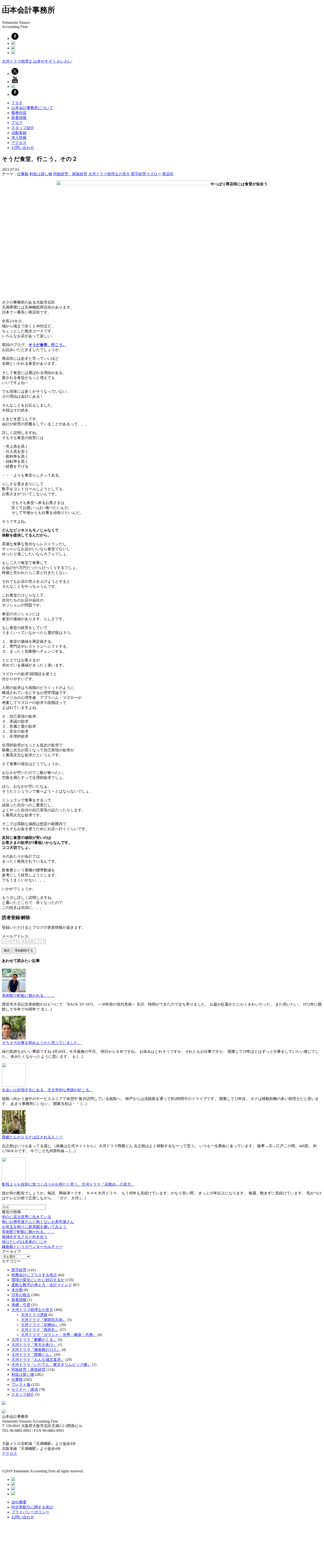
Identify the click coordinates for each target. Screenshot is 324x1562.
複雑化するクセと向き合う (24, 1237)
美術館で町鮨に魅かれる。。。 (28, 996)
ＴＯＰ (17, 103)
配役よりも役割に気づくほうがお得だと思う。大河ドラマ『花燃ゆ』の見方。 (68, 1184)
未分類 (17, 1290)
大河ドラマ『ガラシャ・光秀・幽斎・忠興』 (59, 1335)
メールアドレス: (15, 936)
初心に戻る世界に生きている (26, 1217)
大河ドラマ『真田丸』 (40, 1330)
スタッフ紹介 (22, 128)
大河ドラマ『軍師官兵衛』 (43, 1320)
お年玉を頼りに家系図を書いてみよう (34, 1227)
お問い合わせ (22, 148)
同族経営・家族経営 (70, 174)
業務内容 (19, 113)
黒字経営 (138, 174)
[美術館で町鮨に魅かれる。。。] (14, 991)
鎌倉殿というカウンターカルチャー (32, 1247)
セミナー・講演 (24, 1389)
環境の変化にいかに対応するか (38, 1280)
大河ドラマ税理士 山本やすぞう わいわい (37, 61)
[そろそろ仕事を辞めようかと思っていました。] (14, 1038)
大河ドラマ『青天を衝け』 (34, 1345)
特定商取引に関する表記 (32, 1507)
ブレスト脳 (20, 1384)
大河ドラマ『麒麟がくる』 (34, 1340)
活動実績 (19, 133)
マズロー (153, 174)
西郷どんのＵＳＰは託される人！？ (32, 1137)
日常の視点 (20, 1295)
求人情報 (19, 138)
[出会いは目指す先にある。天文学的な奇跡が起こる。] (14, 1085)
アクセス (19, 143)
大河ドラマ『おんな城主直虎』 (38, 1360)
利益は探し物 (40, 174)
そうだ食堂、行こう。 (47, 345)
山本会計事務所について (32, 108)
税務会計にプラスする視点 (34, 1275)
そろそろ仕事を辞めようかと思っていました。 (42, 1043)
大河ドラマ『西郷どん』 (32, 1355)
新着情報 (19, 118)
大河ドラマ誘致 (34, 1315)
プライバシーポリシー (30, 1512)
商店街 (168, 174)
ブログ (17, 123)
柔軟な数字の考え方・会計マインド (41, 1285)
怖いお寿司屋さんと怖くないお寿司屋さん (38, 1222)
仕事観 (22, 174)
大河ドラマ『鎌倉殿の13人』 (36, 1350)
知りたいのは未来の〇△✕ (24, 1242)
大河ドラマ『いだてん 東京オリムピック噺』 (51, 1365)
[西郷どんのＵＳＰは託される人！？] (14, 1133)
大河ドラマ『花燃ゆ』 (40, 1325)
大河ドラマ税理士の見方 (109, 174)
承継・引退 (20, 1305)
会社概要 (19, 1502)
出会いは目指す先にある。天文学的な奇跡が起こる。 (47, 1090)
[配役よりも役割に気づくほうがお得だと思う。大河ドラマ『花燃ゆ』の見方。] (14, 1180)
